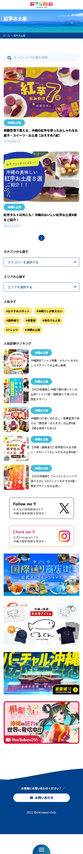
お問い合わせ (44, 798)
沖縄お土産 (14, 123)
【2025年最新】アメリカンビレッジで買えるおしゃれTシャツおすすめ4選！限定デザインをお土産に (54, 481)
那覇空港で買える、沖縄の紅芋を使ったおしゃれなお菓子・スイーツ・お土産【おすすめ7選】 (41, 133)
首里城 (31, 320)
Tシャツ (13, 330)
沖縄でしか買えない (50, 311)
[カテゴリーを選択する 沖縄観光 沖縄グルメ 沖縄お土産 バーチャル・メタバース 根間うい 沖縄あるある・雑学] (41, 262)
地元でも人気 (52, 320)
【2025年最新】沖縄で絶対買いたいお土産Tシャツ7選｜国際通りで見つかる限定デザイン (54, 394)
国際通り (13, 320)
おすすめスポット (19, 311)
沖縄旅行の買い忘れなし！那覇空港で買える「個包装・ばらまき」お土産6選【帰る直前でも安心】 (55, 423)
